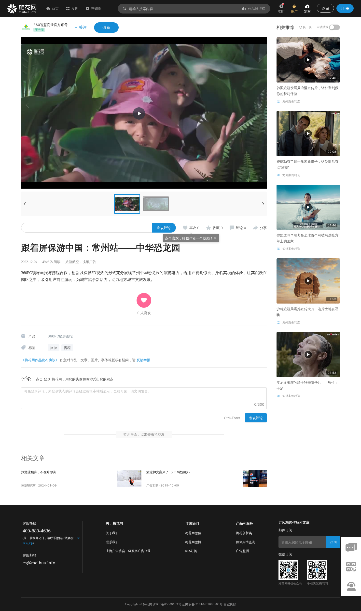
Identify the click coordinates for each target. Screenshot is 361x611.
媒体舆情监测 (245, 542)
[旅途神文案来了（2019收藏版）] (255, 478)
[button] (260, 105)
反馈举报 (143, 360)
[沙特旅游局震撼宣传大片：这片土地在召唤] (308, 280)
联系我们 (112, 542)
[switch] (334, 27)
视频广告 (89, 262)
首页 (55, 8)
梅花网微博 (193, 542)
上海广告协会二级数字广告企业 (128, 551)
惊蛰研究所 (28, 485)
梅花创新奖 (244, 533)
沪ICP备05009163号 (167, 604)
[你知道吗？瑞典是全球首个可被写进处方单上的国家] (308, 207)
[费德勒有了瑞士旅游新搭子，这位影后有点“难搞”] (308, 133)
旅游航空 (72, 262)
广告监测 (242, 551)
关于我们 (112, 533)
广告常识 (152, 485)
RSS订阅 (191, 551)
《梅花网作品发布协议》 (40, 360)
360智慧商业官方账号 (50, 25)
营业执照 (229, 604)
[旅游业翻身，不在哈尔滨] (129, 478)
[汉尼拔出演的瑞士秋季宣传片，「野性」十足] (308, 354)
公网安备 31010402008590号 (202, 604)
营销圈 (96, 8)
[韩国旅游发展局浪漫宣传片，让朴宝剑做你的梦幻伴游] (308, 59)
